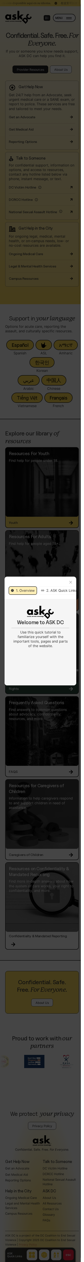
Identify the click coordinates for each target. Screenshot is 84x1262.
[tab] (23, 590)
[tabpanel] (40, 627)
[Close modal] (70, 582)
